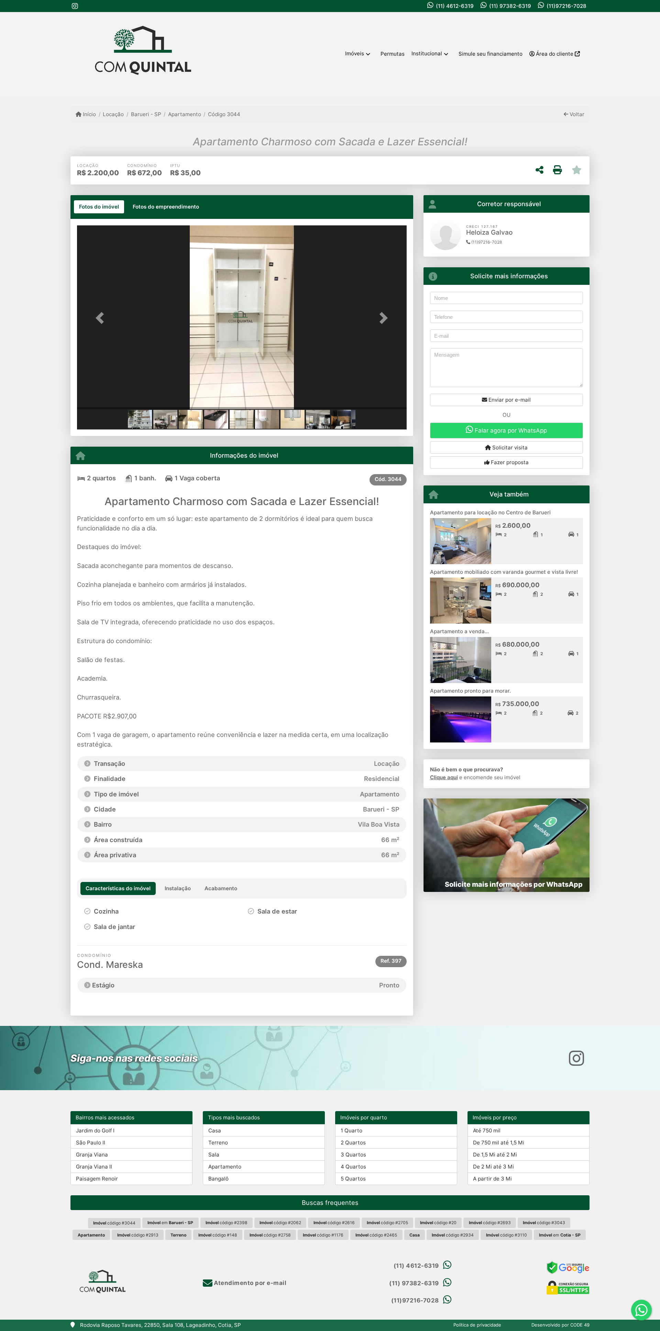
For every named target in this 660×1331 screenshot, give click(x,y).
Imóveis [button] (354, 53)
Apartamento (184, 114)
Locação (113, 114)
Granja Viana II (94, 1166)
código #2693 (490, 1222)
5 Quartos (353, 1178)
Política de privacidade (477, 1325)
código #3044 (114, 1223)
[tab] (99, 206)
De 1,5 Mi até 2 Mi (495, 1154)
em (170, 1222)
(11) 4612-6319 (455, 6)
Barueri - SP (146, 114)
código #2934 (453, 1235)
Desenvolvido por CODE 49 (560, 1325)
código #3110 (506, 1235)
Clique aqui (444, 777)
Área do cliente (555, 54)
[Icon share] (74, 6)
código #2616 (334, 1222)
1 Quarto (351, 1130)
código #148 (217, 1235)
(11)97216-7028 (566, 6)
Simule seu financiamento (490, 54)
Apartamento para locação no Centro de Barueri (490, 512)
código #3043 (544, 1222)
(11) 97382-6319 (510, 6)
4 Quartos (353, 1166)
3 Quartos (353, 1154)
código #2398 (227, 1222)
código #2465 (376, 1235)
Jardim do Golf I (95, 1130)
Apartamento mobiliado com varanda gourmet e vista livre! (504, 572)
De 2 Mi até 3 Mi (493, 1166)
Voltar (576, 114)
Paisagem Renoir (97, 1178)
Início (88, 114)
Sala (213, 1154)
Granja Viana (92, 1154)
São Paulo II (90, 1142)
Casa (214, 1130)
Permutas (393, 54)
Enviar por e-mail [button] (509, 399)
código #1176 (323, 1235)
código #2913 (137, 1235)
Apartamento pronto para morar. (470, 690)
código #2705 (387, 1222)
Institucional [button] (426, 53)
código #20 (438, 1222)
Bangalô (218, 1178)
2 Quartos (353, 1142)
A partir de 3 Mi (492, 1178)
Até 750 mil (486, 1130)
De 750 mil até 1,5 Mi (498, 1142)
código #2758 (270, 1235)
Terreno (218, 1142)
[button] (101, 318)
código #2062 (280, 1222)
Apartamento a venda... (459, 631)
